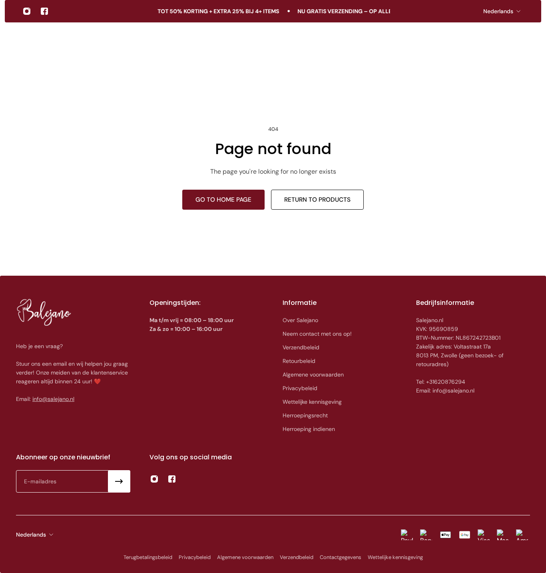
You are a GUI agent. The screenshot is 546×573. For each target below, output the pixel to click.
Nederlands (498, 11)
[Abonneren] (119, 481)
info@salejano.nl (53, 399)
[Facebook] (44, 11)
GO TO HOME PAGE (223, 200)
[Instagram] (27, 11)
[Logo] (49, 41)
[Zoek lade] (501, 41)
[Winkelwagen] (520, 41)
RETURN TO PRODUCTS (317, 200)
